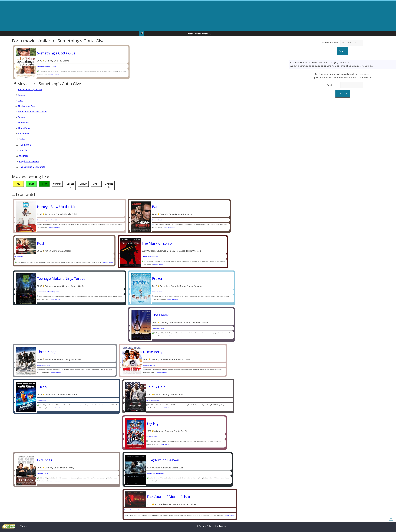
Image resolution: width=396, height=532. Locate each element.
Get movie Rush (18, 256)
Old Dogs (23, 156)
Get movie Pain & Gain (152, 400)
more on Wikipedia (54, 74)
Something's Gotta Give (56, 53)
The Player (23, 122)
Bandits (21, 95)
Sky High (23, 150)
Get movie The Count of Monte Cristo (134, 510)
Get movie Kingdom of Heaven (155, 473)
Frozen (21, 117)
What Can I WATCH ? (199, 33)
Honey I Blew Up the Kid (30, 89)
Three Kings (24, 128)
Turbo (22, 139)
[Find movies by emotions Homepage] (141, 33)
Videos (23, 526)
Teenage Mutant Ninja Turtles (32, 111)
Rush (20, 100)
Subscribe (343, 93)
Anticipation (109, 185)
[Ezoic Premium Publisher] (8, 528)
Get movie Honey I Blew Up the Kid (47, 220)
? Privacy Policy (205, 526)
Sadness (70, 185)
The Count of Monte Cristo (32, 167)
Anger (96, 184)
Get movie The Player (158, 328)
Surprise (57, 184)
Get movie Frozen (157, 292)
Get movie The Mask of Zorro (150, 256)
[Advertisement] (198, 15)
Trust (31, 184)
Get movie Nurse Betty (149, 365)
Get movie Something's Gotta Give (46, 66)
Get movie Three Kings (43, 365)
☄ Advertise (220, 526)
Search (342, 51)
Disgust (83, 184)
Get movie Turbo (41, 400)
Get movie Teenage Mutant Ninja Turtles (48, 292)
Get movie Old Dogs (42, 473)
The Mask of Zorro (27, 106)
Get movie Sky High (151, 437)
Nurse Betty (23, 133)
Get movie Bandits (157, 220)
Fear (44, 184)
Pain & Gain (25, 145)
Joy (18, 184)
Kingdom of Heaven (29, 161)
